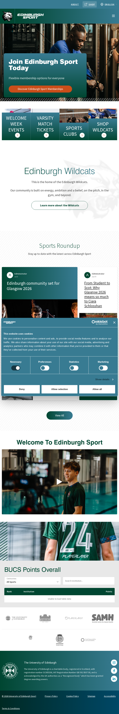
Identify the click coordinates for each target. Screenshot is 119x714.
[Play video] (59, 482)
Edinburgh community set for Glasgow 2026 (33, 285)
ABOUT (75, 4)
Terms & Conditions (11, 708)
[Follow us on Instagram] (114, 663)
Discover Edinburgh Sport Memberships (40, 89)
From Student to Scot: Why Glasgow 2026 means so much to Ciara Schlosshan (97, 294)
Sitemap (91, 696)
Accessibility (110, 696)
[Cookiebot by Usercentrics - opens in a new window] (94, 322)
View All (59, 415)
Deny (22, 389)
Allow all (97, 389)
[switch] (44, 367)
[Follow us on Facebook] (114, 671)
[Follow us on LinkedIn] (114, 679)
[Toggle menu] (113, 16)
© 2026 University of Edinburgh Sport (19, 696)
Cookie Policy (72, 696)
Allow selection (59, 389)
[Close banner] (114, 322)
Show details (102, 379)
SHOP (92, 4)
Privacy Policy (51, 696)
